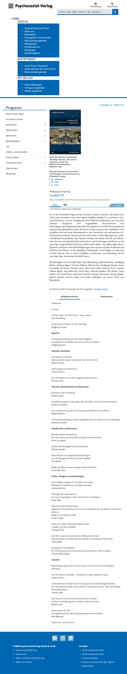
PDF (65, 205)
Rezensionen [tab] (107, 296)
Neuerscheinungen (15, 113)
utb (7, 146)
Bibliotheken (88, 666)
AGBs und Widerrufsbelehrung (30, 658)
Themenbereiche (14, 162)
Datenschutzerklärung (26, 650)
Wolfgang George (58, 191)
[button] (54, 182)
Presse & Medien (90, 658)
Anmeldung (95, 6)
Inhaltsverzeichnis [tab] (69, 296)
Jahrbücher (11, 135)
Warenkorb (112, 6)
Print (55, 205)
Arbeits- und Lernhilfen (16, 152)
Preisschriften (12, 157)
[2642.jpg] (65, 131)
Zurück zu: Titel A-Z (112, 105)
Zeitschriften (12, 130)
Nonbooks (11, 173)
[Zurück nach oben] (122, 669)
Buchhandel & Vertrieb (93, 654)
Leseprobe (58, 179)
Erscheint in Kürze (14, 119)
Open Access (12, 168)
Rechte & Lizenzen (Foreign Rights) (98, 662)
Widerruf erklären (24, 662)
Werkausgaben (13, 141)
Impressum (21, 654)
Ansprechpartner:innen (93, 650)
